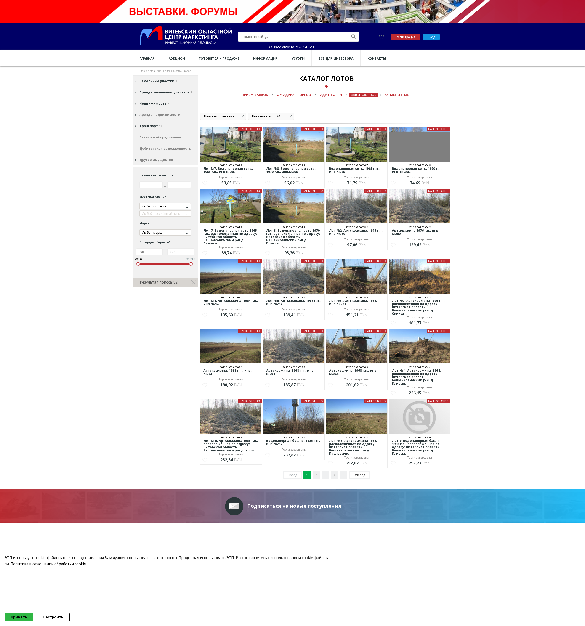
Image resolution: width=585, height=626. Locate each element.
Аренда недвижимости (159, 114)
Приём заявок (255, 94)
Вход (431, 37)
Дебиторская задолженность (165, 148)
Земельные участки (158, 81)
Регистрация (405, 37)
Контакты (376, 58)
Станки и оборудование (160, 137)
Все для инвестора (336, 58)
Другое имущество (156, 159)
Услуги (298, 58)
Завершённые (363, 94)
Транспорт (150, 126)
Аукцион (177, 58)
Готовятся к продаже (219, 58)
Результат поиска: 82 (159, 282)
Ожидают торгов (294, 94)
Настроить (53, 617)
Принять (19, 617)
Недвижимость (154, 103)
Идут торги (331, 94)
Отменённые (397, 94)
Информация (265, 58)
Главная (147, 58)
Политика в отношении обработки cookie (48, 563)
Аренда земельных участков (165, 92)
